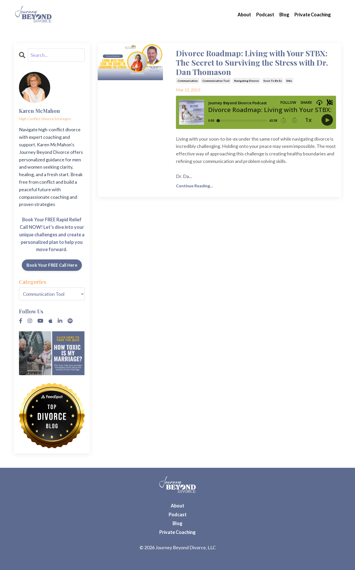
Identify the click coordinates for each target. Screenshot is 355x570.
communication (188, 80)
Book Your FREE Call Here (52, 265)
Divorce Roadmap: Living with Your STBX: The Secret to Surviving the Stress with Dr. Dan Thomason (252, 63)
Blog (284, 14)
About (244, 14)
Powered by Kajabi (178, 556)
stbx (289, 80)
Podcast (265, 14)
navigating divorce (246, 80)
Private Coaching (312, 14)
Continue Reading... (194, 185)
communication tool (215, 80)
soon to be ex (273, 80)
